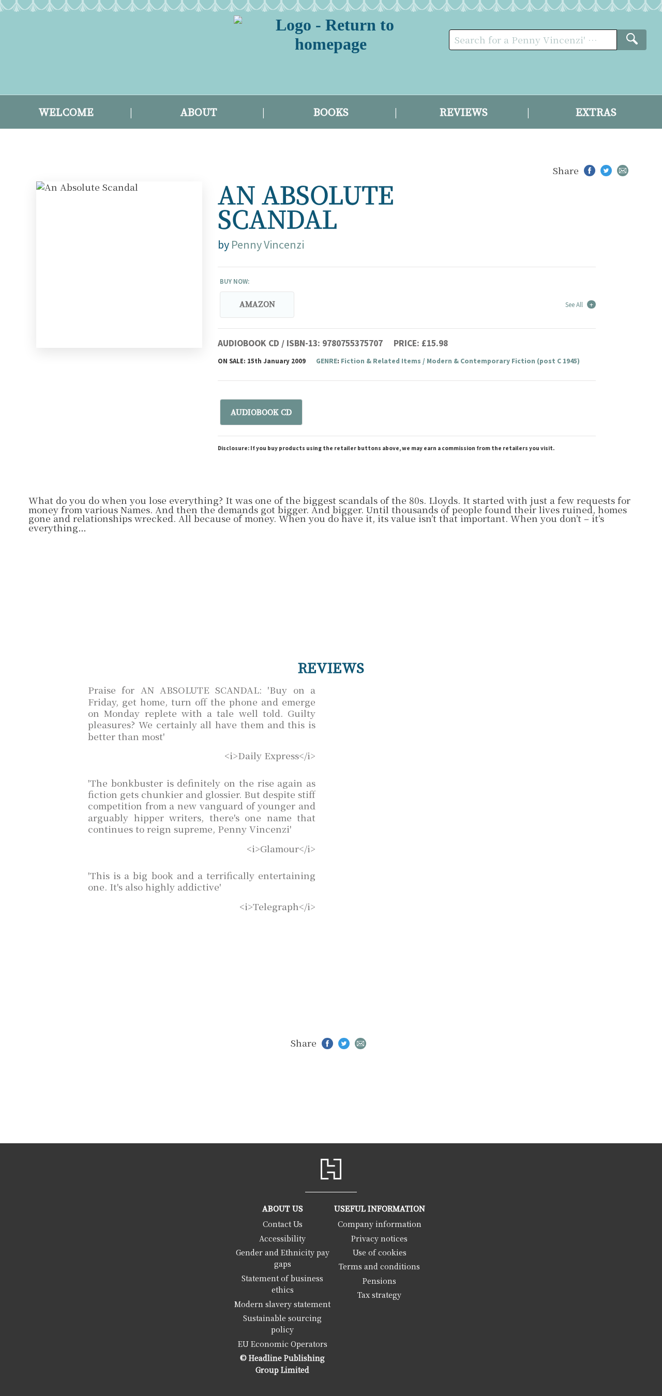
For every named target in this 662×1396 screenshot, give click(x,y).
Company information (380, 1223)
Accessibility (282, 1238)
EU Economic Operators (282, 1343)
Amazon (257, 304)
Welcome (66, 112)
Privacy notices (379, 1238)
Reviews (464, 112)
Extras (596, 112)
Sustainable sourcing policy (282, 1323)
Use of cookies (380, 1252)
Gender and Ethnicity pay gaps (282, 1258)
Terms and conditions (379, 1266)
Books (331, 112)
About (198, 112)
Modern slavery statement (282, 1303)
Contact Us (283, 1223)
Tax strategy (379, 1294)
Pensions (379, 1280)
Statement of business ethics (282, 1283)
